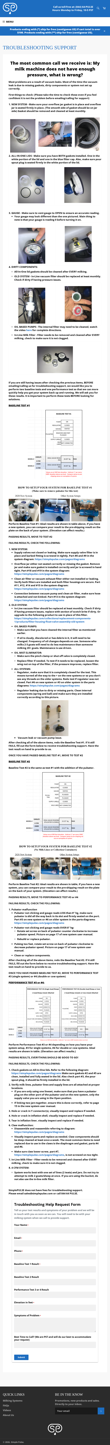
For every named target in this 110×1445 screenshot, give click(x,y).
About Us (8, 1415)
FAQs (6, 1405)
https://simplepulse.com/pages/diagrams (60, 559)
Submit (21, 1357)
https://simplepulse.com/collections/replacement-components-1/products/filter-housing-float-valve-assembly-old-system (52, 620)
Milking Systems (12, 1400)
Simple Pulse (17, 1442)
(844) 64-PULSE (84, 6)
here (29, 330)
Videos (7, 1410)
